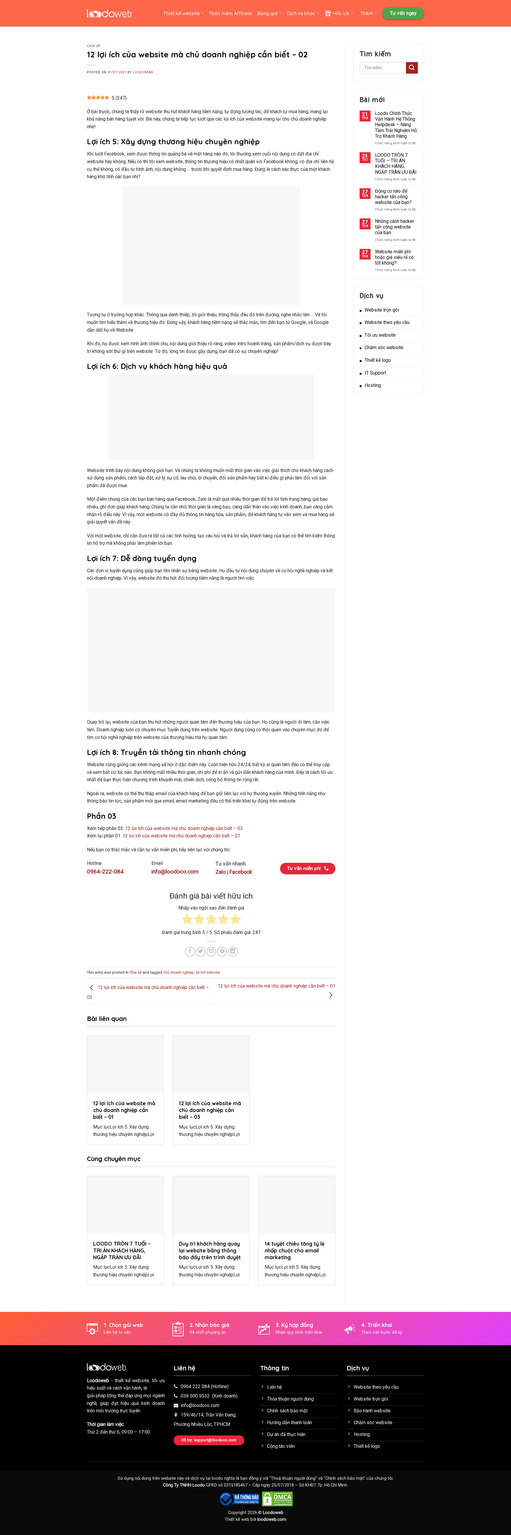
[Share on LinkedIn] (233, 952)
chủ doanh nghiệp (178, 972)
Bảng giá (267, 13)
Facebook (240, 872)
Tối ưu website (380, 335)
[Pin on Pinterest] (222, 952)
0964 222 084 (195, 1386)
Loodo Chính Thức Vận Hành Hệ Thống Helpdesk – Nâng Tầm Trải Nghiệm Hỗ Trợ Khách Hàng (396, 125)
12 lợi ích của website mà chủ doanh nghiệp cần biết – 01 (181, 836)
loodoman (143, 72)
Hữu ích (341, 13)
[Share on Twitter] (201, 952)
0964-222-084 (105, 871)
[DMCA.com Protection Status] (277, 1498)
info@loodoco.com (200, 1405)
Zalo (221, 872)
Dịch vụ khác (301, 13)
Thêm (366, 13)
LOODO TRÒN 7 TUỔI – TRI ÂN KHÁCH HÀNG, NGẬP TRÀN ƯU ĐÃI (122, 1250)
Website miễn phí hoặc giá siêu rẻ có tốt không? (394, 257)
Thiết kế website (181, 13)
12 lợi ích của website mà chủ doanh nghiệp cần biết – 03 (184, 828)
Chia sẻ (93, 46)
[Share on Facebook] (190, 952)
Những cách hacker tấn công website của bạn (394, 226)
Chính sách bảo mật (344, 1478)
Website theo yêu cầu (387, 322)
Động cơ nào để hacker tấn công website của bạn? (393, 196)
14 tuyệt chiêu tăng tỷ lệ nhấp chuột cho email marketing (294, 1250)
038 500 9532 (195, 1396)
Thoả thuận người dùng (293, 1478)
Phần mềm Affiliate (230, 13)
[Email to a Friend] (211, 952)
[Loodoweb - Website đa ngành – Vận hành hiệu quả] (109, 13)
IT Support (375, 373)
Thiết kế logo (378, 360)
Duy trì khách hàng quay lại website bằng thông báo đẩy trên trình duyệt (210, 1250)
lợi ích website (208, 972)
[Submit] (412, 68)
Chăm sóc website (384, 347)
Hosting (373, 385)
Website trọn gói (382, 310)
